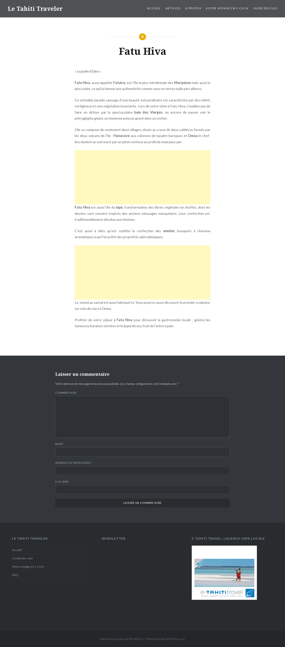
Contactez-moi (22, 558)
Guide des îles (265, 8)
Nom (59, 444)
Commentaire (66, 392)
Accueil (154, 8)
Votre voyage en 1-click (227, 8)
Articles (172, 8)
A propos (193, 8)
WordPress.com (175, 638)
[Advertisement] (142, 177)
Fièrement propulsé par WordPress (121, 638)
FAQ (15, 575)
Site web (61, 481)
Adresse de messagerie (74, 462)
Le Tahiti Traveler (35, 9)
